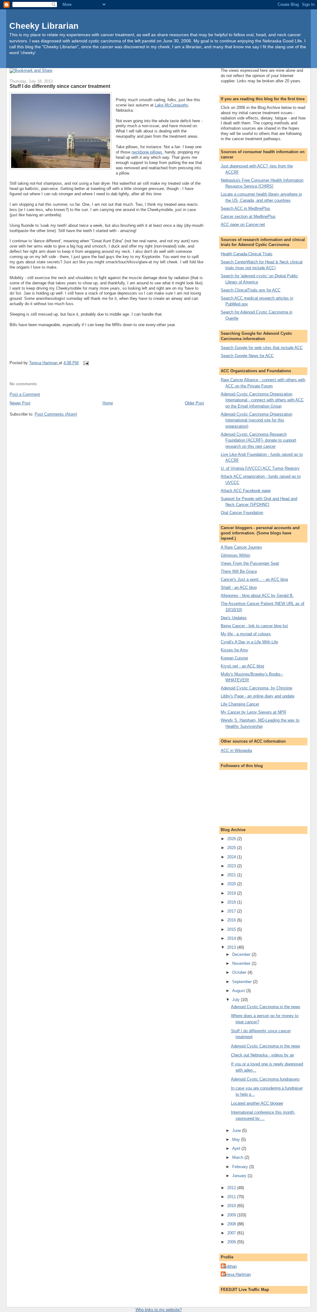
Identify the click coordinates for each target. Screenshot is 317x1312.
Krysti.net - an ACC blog (242, 666)
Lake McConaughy (171, 105)
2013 (232, 947)
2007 (232, 1233)
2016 (232, 920)
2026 (232, 838)
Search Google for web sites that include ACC (262, 347)
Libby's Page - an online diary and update (257, 696)
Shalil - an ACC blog (239, 587)
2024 (232, 857)
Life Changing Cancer (240, 704)
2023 (232, 866)
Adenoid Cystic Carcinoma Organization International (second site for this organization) (256, 420)
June (237, 1130)
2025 (232, 847)
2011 (232, 1196)
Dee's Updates (234, 617)
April (236, 1148)
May (236, 1139)
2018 (232, 902)
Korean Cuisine (234, 658)
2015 (232, 929)
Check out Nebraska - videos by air (262, 1055)
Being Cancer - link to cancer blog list (254, 626)
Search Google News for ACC (247, 355)
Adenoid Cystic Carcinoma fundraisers (265, 1079)
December (242, 954)
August (239, 990)
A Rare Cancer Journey (241, 547)
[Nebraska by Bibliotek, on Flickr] (61, 131)
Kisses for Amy (234, 650)
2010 (232, 1205)
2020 (232, 884)
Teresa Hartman (236, 1274)
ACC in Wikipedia (236, 750)
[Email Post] (85, 362)
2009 (232, 1215)
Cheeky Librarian (44, 26)
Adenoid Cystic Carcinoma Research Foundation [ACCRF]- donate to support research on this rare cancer (258, 440)
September (242, 981)
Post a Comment (25, 394)
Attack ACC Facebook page (246, 490)
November (242, 963)
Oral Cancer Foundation (242, 512)
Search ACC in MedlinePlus (245, 208)
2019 (232, 893)
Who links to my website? (159, 1309)
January (240, 1175)
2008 (232, 1224)
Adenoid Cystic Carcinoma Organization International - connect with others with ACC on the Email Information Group (262, 400)
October (240, 972)
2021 (232, 875)
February (240, 1166)
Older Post (194, 403)
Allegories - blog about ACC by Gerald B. (257, 595)
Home (107, 403)
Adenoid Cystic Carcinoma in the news (265, 1006)
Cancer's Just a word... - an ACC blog (254, 579)
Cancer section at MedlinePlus (248, 216)
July (236, 999)
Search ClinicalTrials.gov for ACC (250, 290)
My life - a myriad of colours (246, 634)
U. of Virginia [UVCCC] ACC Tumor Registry (260, 468)
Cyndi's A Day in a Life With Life (249, 642)
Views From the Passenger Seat (250, 563)
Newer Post (20, 403)
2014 (232, 938)
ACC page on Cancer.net (243, 224)
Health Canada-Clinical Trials (246, 254)
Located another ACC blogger (257, 1103)
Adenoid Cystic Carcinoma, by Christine (256, 688)
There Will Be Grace (239, 571)
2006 (232, 1242)
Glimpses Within (235, 555)
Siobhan (229, 1266)
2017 (232, 911)
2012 (232, 1187)
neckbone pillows (147, 152)
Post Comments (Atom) (56, 414)
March (238, 1157)
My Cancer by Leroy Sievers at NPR (253, 712)
